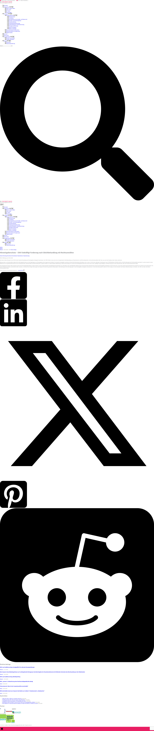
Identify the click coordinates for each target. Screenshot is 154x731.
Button (1, 248)
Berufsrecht (9, 255)
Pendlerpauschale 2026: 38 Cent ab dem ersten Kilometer (13, 699)
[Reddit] (77, 585)
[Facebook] (77, 285)
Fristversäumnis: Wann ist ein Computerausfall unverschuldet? (14, 686)
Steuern (1, 249)
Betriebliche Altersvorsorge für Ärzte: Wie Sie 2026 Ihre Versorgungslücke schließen (18, 702)
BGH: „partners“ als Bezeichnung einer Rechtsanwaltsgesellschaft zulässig (16, 681)
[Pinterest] (77, 494)
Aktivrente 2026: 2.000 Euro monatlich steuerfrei (12, 698)
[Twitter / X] (77, 404)
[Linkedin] (77, 313)
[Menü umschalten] (12, 7)
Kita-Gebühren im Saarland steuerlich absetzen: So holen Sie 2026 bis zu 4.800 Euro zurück (20, 703)
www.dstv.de (20, 270)
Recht (1, 683)
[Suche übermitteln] (11, 45)
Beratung (5, 255)
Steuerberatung (26, 255)
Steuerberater (20, 255)
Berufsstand (14, 255)
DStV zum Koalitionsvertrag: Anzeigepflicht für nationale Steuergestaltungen (17, 667)
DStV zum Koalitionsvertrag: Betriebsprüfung (10, 676)
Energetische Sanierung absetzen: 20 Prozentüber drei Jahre (14, 701)
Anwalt (1, 255)
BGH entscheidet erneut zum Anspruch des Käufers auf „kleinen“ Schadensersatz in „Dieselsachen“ (22, 691)
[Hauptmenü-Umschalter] (2, 205)
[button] (77, 200)
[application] (10, 7)
